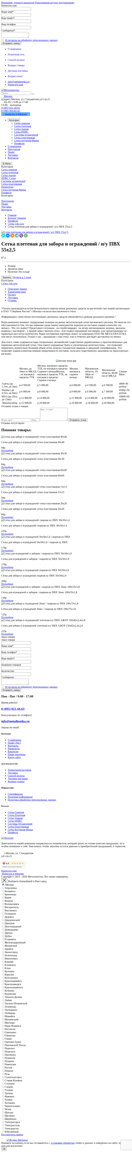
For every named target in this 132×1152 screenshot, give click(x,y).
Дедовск (9, 916)
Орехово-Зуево (13, 1042)
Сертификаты (15, 794)
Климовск (10, 965)
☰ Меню (7, 163)
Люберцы (10, 1013)
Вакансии (13, 751)
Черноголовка (12, 1106)
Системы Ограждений (20, 823)
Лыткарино (11, 1009)
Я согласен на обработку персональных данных (31, 40)
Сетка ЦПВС (15, 821)
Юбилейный (12, 1131)
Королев (9, 974)
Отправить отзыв (78, 420)
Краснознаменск (14, 987)
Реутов (8, 1067)
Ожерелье (10, 1035)
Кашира (9, 961)
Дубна (8, 936)
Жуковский (11, 945)
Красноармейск (13, 981)
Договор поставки (18, 778)
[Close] (4, 880)
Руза (7, 1074)
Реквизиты (14, 748)
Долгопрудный (13, 926)
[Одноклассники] (12, 235)
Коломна (9, 971)
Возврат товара (16, 781)
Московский (11, 1019)
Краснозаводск (13, 984)
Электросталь (12, 1125)
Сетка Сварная (16, 812)
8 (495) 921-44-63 (10, 107)
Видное (9, 900)
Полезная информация (20, 797)
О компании (14, 740)
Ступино (9, 1083)
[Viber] (21, 235)
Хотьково (10, 1102)
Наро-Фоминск (13, 1026)
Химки (8, 1099)
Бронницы (10, 894)
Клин (8, 968)
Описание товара (17, 289)
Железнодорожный (15, 942)
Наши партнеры (16, 754)
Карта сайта (14, 757)
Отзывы (12, 300)
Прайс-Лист (14, 742)
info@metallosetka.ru (18, 81)
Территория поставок (19, 770)
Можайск (10, 1016)
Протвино (10, 1054)
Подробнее (7, 450)
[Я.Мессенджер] (3, 235)
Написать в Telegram (16, 114)
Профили (13, 832)
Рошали (9, 1070)
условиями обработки (63, 1143)
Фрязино (9, 1096)
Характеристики (17, 291)
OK (4, 1149)
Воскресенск (12, 907)
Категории (14, 120)
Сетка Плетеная (16, 815)
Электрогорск (12, 1122)
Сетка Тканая (15, 818)
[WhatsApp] (26, 235)
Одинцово (10, 1032)
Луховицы (10, 1006)
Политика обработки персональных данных (32, 799)
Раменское (10, 1064)
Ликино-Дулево (13, 997)
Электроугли (12, 1128)
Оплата (12, 294)
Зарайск (9, 949)
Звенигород (11, 952)
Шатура (9, 1112)
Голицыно (10, 913)
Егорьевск (10, 939)
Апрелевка (11, 888)
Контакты (13, 745)
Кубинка (9, 990)
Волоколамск (12, 904)
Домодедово (11, 929)
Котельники (11, 977)
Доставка (13, 297)
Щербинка (10, 1119)
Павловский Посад (15, 1045)
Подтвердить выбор (12, 1134)
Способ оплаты (16, 775)
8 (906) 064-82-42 (10, 110)
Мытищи (10, 1022)
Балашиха (10, 891)
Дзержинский (12, 920)
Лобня (8, 1000)
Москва (9, 884)
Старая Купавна (13, 1080)
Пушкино (10, 1058)
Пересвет (10, 1048)
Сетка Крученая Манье (20, 829)
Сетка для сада (9, 283)
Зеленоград (11, 955)
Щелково (10, 1115)
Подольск (10, 1051)
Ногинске (10, 1029)
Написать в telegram (12, 873)
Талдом (9, 1090)
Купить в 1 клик (22, 277)
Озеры (8, 1038)
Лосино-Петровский (16, 1003)
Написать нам (15, 84)
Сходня (9, 1086)
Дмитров (9, 923)
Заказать (7, 277)
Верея (8, 897)
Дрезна (8, 933)
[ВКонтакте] (8, 235)
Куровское (10, 993)
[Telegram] (17, 235)
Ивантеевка (11, 958)
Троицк (9, 1093)
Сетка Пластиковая (18, 826)
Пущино (9, 1061)
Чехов (8, 1109)
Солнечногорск (13, 1077)
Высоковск (11, 910)
